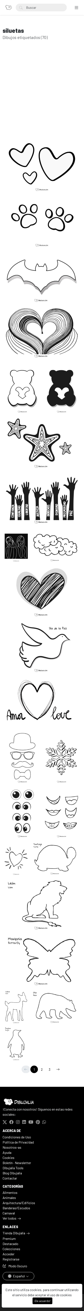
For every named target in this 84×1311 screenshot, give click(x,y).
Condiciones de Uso (17, 1137)
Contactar (10, 1178)
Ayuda (7, 1152)
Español (18, 1276)
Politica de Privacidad (18, 1142)
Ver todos (9, 1218)
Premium (9, 1238)
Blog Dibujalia (12, 1173)
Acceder (8, 1254)
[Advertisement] (42, 96)
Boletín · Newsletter (17, 1163)
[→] (58, 1069)
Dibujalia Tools (13, 1168)
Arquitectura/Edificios (19, 1203)
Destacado (10, 1244)
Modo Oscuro (17, 1266)
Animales (9, 1198)
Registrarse (11, 1259)
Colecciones (11, 1249)
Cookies (8, 1158)
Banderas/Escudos (16, 1208)
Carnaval (9, 1213)
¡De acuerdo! (42, 1301)
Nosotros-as (12, 1147)
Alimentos (10, 1192)
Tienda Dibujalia (14, 1233)
